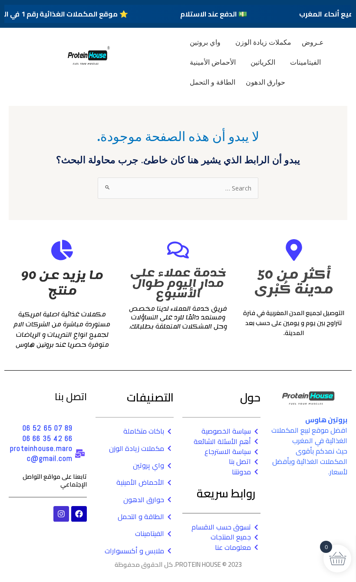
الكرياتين (263, 62)
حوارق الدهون (265, 82)
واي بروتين (205, 42)
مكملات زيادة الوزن (263, 42)
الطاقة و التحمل (212, 82)
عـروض (313, 42)
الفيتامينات (305, 62)
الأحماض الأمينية (213, 62)
